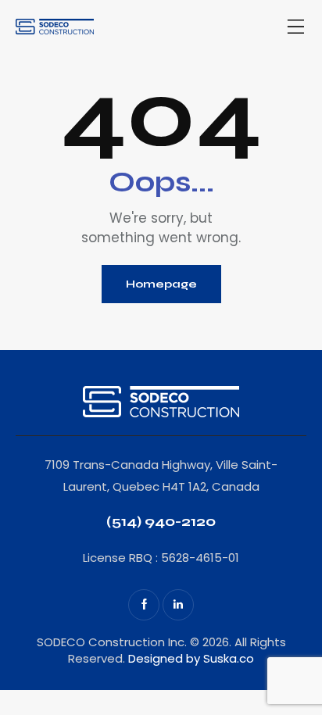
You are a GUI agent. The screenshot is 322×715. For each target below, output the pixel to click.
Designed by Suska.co (191, 658)
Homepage (161, 284)
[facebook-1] (143, 604)
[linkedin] (178, 604)
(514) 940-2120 (161, 521)
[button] (296, 27)
